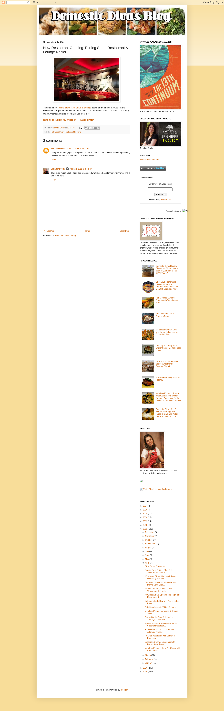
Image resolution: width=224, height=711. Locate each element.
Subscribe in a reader (149, 160)
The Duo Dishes (58, 148)
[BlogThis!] (89, 128)
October (149, 540)
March (148, 655)
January (149, 663)
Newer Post (49, 231)
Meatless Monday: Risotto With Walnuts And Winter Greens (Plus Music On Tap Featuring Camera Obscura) (168, 397)
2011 (145, 529)
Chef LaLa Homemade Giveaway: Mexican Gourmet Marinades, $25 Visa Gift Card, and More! (167, 285)
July (147, 551)
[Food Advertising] (141, 481)
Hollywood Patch (57, 132)
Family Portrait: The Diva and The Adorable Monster (159, 630)
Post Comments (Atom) (65, 236)
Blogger (124, 690)
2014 (145, 517)
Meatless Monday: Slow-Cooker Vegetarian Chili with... (159, 589)
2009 (145, 672)
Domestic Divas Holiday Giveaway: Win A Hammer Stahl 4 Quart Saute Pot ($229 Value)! (167, 269)
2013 (145, 521)
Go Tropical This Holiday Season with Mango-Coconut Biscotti (167, 363)
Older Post (124, 231)
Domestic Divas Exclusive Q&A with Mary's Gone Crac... (160, 583)
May (147, 559)
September (150, 544)
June (147, 555)
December (150, 532)
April (147, 563)
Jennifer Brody (58, 169)
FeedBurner (166, 199)
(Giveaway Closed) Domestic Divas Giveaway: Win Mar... (160, 577)
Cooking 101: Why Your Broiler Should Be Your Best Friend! (168, 348)
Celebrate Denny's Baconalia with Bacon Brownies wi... (160, 643)
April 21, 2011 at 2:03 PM (78, 148)
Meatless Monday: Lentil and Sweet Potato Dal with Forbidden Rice (167, 332)
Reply (53, 159)
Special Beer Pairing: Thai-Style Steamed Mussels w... (159, 571)
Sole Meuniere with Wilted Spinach (160, 607)
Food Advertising (172, 211)
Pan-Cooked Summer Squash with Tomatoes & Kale (167, 300)
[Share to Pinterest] (98, 128)
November (150, 536)
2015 (145, 513)
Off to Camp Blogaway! (155, 566)
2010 (145, 668)
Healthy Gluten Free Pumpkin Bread (165, 315)
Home (87, 231)
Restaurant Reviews (73, 132)
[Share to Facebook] (95, 128)
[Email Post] (81, 128)
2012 (145, 525)
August (148, 548)
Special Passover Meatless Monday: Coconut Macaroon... (161, 624)
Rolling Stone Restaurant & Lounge (74, 107)
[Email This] (86, 128)
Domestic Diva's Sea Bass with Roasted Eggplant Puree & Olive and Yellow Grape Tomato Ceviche (167, 412)
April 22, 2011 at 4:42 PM (81, 169)
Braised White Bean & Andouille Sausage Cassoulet (159, 618)
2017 (145, 506)
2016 (145, 510)
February (149, 659)
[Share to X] (92, 128)
